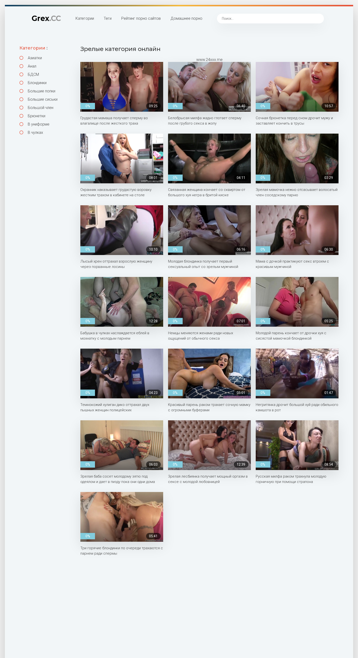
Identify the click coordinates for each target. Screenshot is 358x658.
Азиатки (34, 58)
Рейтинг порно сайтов (141, 18)
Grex (46, 18)
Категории (84, 18)
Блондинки (37, 82)
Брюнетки (36, 116)
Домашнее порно (186, 18)
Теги (108, 18)
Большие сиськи (42, 99)
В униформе (38, 124)
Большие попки (41, 91)
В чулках (35, 132)
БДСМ (33, 74)
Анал (31, 66)
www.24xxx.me (209, 59)
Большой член (40, 107)
